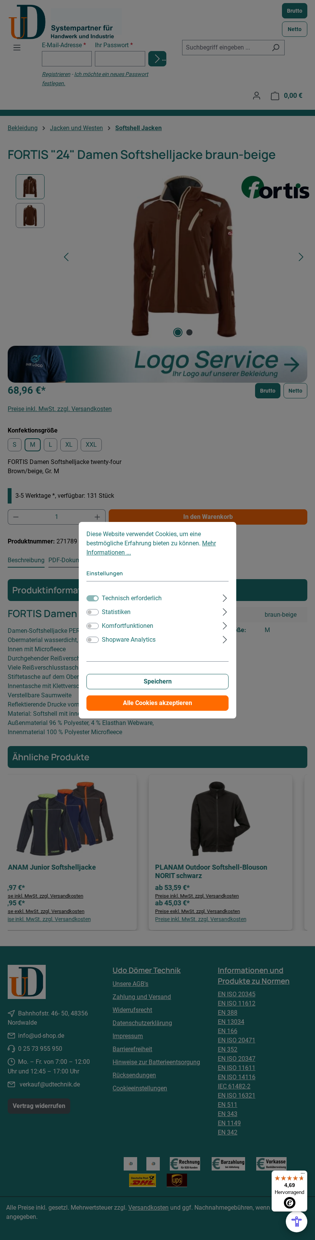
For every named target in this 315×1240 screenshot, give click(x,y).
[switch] (92, 612)
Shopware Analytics (129, 639)
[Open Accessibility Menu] (296, 1221)
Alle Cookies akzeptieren (157, 703)
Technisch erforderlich (132, 598)
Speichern (158, 681)
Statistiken (116, 612)
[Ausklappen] (225, 597)
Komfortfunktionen (127, 625)
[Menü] (302, 1175)
